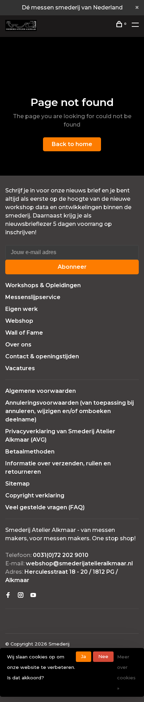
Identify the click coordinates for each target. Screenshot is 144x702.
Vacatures (20, 368)
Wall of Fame (24, 332)
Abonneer (72, 267)
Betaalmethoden (30, 451)
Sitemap (17, 483)
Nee (103, 656)
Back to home (72, 144)
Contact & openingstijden (42, 356)
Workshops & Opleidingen (43, 285)
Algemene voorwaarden (40, 391)
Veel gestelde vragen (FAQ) (45, 507)
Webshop (19, 321)
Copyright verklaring (34, 495)
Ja (83, 656)
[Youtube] (33, 595)
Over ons (18, 344)
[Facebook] (8, 595)
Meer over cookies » (126, 672)
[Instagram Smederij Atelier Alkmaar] (20, 595)
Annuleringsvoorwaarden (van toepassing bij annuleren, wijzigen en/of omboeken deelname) (69, 411)
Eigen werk (21, 309)
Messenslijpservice (32, 297)
